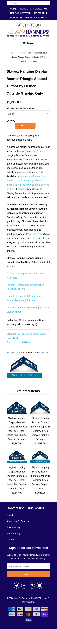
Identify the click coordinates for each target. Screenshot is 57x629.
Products (25, 8)
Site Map (11, 539)
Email (46, 352)
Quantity (11, 120)
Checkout (40, 17)
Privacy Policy (13, 533)
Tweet (12, 352)
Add (38, 352)
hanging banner (24, 342)
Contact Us (40, 8)
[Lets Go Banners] (28, 34)
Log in (14, 17)
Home (13, 8)
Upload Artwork (21, 13)
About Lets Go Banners (18, 521)
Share (21, 352)
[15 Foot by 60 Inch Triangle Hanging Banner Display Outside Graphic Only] (24, 367)
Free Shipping (13, 527)
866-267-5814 (40, 13)
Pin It (30, 352)
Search (10, 515)
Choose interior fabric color (20, 108)
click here (37, 234)
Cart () (27, 17)
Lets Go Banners (22, 598)
